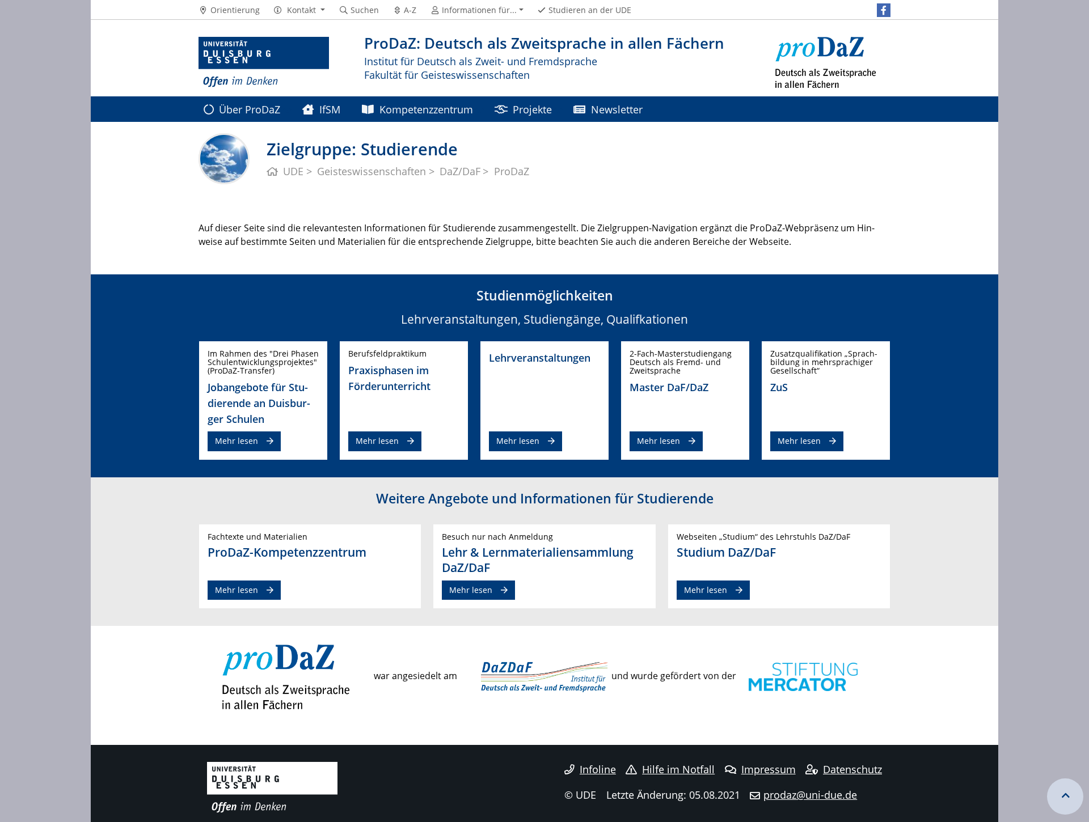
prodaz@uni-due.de (810, 795)
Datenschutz (852, 769)
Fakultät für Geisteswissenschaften (447, 74)
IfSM (329, 109)
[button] (299, 10)
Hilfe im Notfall (678, 769)
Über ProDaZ (249, 109)
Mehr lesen (236, 440)
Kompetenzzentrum (426, 109)
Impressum (768, 769)
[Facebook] (883, 10)
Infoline (598, 769)
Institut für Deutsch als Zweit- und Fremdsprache (480, 61)
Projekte (532, 109)
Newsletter (617, 109)
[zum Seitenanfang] (1065, 796)
